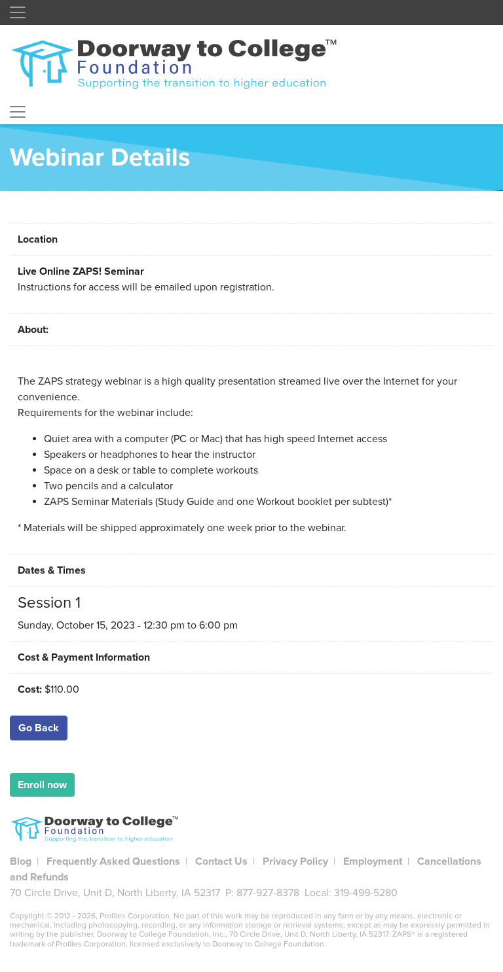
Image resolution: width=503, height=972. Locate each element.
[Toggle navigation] (17, 12)
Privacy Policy (295, 861)
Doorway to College (180, 63)
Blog (20, 861)
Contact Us (221, 861)
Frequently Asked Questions (113, 861)
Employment (372, 861)
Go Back (38, 728)
